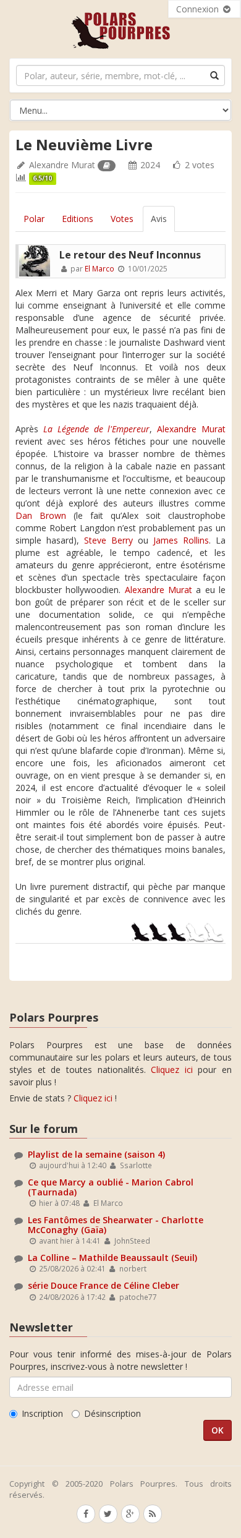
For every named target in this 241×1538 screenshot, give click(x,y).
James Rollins (181, 540)
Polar (33, 218)
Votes (122, 218)
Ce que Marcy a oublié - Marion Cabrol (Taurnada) (110, 1186)
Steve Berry (108, 540)
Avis (159, 218)
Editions (77, 218)
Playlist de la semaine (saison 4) (96, 1154)
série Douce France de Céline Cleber (103, 1285)
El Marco (99, 268)
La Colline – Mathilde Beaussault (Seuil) (112, 1257)
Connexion (198, 9)
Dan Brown (40, 515)
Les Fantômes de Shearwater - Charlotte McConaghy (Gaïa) (115, 1224)
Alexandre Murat (62, 165)
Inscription (42, 1413)
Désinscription (112, 1413)
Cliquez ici (172, 1069)
